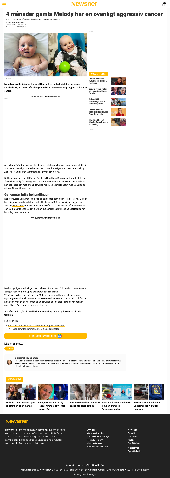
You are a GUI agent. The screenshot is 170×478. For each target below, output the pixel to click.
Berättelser (134, 443)
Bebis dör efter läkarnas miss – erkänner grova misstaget (36, 325)
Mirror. (44, 305)
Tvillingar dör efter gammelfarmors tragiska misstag (33, 329)
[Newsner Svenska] (84, 3)
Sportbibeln (134, 451)
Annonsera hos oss (97, 446)
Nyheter (132, 429)
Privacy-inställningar (85, 474)
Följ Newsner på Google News (42, 336)
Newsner (9, 19)
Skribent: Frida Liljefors (15, 23)
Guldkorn (133, 436)
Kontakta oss (94, 443)
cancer (9, 348)
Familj (16, 19)
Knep (131, 440)
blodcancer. (18, 205)
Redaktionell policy (98, 436)
